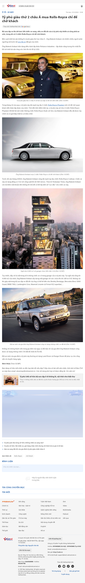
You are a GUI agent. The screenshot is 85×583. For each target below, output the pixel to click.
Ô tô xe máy (23, 518)
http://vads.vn (58, 552)
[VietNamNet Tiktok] (68, 567)
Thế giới (5, 530)
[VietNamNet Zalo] (72, 567)
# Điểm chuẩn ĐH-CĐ (26, 6)
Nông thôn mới (46, 514)
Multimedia (67, 510)
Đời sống (22, 502)
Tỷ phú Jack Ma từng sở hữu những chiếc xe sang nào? (24, 443)
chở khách (29, 456)
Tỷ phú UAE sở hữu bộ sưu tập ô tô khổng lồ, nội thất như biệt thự (47, 376)
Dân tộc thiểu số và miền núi (51, 518)
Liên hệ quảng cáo (55, 539)
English (43, 526)
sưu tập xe (22, 42)
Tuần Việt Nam (46, 502)
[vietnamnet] (11, 7)
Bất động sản (23, 526)
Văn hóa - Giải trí (24, 506)
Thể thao (5, 522)
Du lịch (21, 522)
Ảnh (64, 502)
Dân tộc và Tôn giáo (9, 518)
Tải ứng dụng (56, 571)
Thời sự (4, 510)
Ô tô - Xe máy (8, 12)
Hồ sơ (43, 530)
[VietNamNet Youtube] (64, 567)
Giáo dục (5, 526)
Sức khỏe (22, 510)
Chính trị (5, 506)
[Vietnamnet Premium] (8, 502)
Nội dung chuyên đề (48, 522)
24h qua (66, 518)
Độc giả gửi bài (74, 571)
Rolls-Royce (18, 456)
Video (65, 506)
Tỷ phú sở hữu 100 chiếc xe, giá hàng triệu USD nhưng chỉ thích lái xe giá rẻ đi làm (33, 446)
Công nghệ (22, 514)
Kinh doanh (6, 514)
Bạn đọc (21, 530)
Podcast (65, 514)
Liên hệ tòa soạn (24, 550)
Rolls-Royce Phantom (56, 105)
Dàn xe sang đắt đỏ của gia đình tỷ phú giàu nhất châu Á (24, 449)
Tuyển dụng (65, 574)
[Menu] (3, 6)
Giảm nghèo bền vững (48, 510)
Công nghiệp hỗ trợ (47, 506)
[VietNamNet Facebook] (59, 567)
